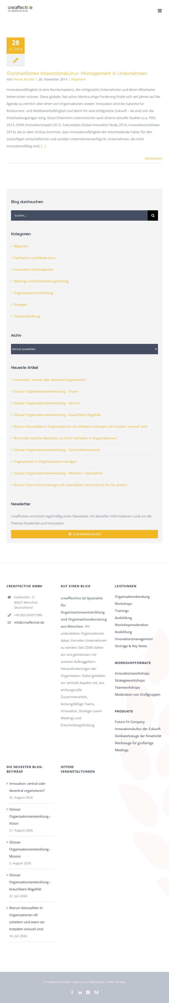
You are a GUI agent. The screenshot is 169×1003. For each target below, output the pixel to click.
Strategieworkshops (130, 680)
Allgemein (78, 79)
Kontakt (120, 982)
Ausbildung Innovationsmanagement (134, 635)
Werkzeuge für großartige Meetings (134, 746)
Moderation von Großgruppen (137, 694)
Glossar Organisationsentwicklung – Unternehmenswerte (57, 449)
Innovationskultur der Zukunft (137, 729)
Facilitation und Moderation (34, 257)
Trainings (122, 610)
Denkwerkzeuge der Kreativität (138, 736)
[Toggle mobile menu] (160, 10)
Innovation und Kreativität (33, 269)
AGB (110, 982)
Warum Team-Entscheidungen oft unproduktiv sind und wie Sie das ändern (70, 485)
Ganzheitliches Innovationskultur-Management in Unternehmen (77, 73)
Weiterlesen (153, 158)
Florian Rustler (24, 79)
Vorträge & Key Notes (131, 646)
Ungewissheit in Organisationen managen (45, 461)
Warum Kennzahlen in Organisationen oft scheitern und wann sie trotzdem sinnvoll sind (80, 426)
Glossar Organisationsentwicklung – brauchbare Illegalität (57, 414)
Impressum (79, 982)
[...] (43, 146)
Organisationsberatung (132, 596)
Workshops (123, 603)
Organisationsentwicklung (33, 293)
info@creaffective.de (29, 622)
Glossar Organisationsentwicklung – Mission (47, 403)
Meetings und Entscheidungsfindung (41, 281)
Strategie (20, 304)
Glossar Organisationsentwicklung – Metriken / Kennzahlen (58, 473)
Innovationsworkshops (132, 673)
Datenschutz (97, 982)
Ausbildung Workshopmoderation (131, 621)
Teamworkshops (127, 687)
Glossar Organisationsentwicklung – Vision (46, 391)
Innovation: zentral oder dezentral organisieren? (50, 379)
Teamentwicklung (27, 316)
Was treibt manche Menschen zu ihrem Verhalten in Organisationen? (65, 438)
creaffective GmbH (58, 982)
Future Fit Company (130, 722)
